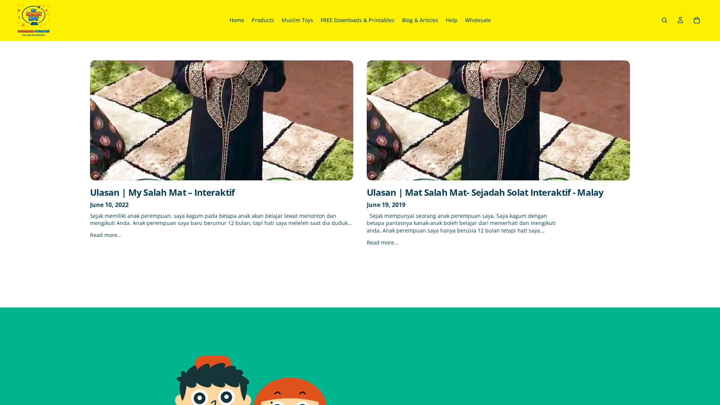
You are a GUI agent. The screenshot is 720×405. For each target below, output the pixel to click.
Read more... (106, 234)
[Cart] (696, 20)
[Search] (664, 20)
